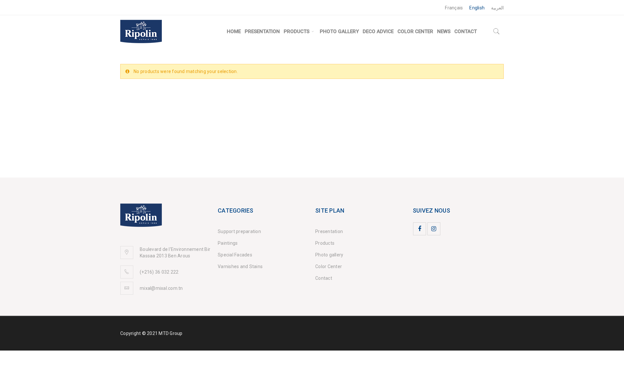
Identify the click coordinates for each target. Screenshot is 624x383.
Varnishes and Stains (240, 266)
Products (324, 243)
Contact (323, 278)
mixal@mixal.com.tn (161, 288)
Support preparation (239, 231)
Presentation (329, 231)
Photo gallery (329, 254)
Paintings (228, 243)
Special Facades (235, 254)
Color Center (328, 266)
